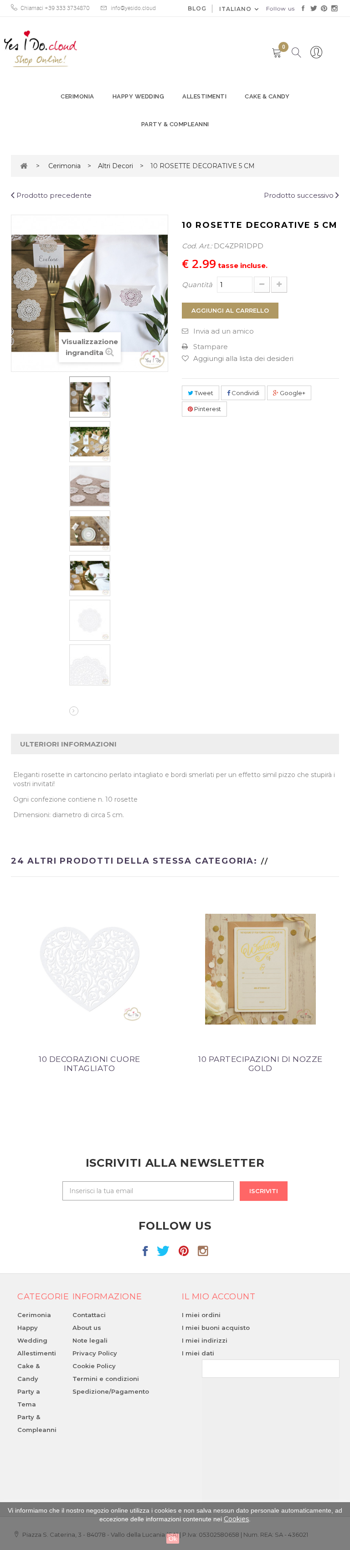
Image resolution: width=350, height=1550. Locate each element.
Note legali (90, 1340)
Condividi (244, 393)
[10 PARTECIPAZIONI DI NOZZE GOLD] (260, 968)
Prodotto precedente (53, 195)
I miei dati (198, 1353)
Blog (197, 8)
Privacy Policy (94, 1353)
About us (86, 1327)
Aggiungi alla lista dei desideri (243, 358)
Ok (173, 1538)
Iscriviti (263, 1191)
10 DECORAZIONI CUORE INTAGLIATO (89, 1064)
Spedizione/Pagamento (110, 1391)
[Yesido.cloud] (40, 49)
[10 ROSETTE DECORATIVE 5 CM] (89, 396)
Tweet (203, 393)
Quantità (197, 284)
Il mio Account (219, 1297)
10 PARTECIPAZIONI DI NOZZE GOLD (260, 1064)
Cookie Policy (94, 1366)
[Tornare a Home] (23, 165)
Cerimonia (77, 96)
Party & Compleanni (175, 124)
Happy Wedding (139, 96)
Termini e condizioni (105, 1378)
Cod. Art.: (197, 246)
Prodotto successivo (299, 195)
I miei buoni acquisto (216, 1327)
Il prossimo (73, 711)
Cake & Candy (267, 96)
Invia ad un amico (223, 331)
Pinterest (207, 408)
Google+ (291, 393)
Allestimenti (204, 96)
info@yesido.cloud (133, 8)
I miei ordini (201, 1314)
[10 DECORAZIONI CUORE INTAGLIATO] (89, 968)
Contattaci (89, 1314)
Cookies (236, 1519)
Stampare (210, 346)
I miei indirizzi (204, 1340)
